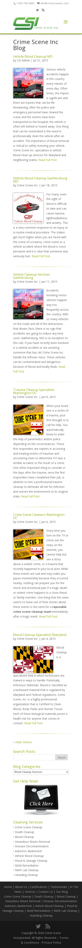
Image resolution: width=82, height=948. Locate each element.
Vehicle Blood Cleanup (29, 856)
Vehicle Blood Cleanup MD (33, 56)
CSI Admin (23, 60)
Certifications (38, 887)
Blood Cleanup (24, 837)
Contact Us (46, 892)
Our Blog (62, 892)
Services (30, 892)
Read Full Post (47, 160)
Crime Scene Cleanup (28, 827)
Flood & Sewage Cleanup (31, 861)
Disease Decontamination (32, 846)
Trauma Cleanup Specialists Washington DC (34, 391)
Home (8, 887)
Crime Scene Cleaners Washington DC (38, 516)
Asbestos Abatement (28, 851)
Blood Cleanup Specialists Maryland (39, 635)
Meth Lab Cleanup (26, 870)
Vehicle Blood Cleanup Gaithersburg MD (40, 180)
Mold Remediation (27, 865)
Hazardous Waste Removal (32, 842)
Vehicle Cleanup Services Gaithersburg (31, 276)
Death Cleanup (24, 832)
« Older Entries (22, 742)
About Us (21, 887)
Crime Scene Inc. (27, 185)
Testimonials (58, 887)
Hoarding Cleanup (26, 875)
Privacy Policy (51, 942)
